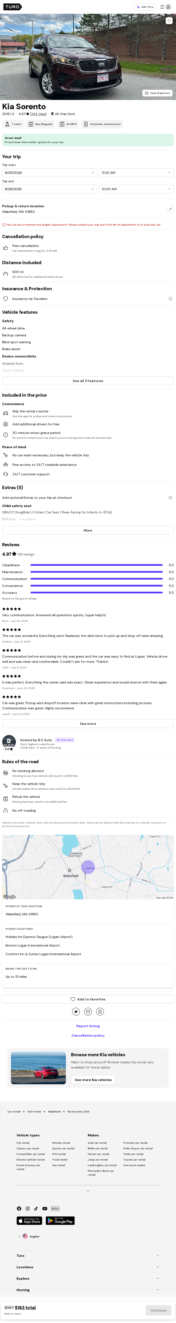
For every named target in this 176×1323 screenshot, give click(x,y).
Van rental (58, 1165)
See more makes (134, 1165)
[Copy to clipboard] (100, 1012)
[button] (165, 7)
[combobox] (170, 209)
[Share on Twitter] (76, 1012)
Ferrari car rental (98, 1154)
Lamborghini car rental (102, 1165)
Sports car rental (63, 1148)
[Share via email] (88, 1012)
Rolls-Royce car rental (138, 1148)
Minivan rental (61, 1142)
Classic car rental (28, 1148)
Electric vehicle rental (30, 1159)
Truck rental (59, 1159)
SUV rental (34, 1111)
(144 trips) (38, 114)
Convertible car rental (31, 1154)
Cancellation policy (88, 1035)
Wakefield (54, 1111)
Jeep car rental (98, 1159)
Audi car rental (97, 1142)
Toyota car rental (134, 1159)
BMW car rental (97, 1148)
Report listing (88, 1026)
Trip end (8, 181)
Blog (55, 1208)
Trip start (9, 165)
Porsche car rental (135, 1142)
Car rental (14, 1111)
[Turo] (12, 7)
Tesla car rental (133, 1154)
